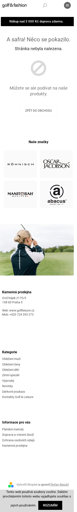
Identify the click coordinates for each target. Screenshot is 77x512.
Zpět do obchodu (38, 110)
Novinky (7, 386)
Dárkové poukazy (13, 391)
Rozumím (50, 505)
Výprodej (8, 380)
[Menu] (67, 5)
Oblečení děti (10, 369)
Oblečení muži (11, 359)
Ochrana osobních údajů (18, 440)
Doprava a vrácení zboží (18, 434)
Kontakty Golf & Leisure (17, 397)
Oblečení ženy (11, 364)
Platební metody (13, 429)
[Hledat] (45, 5)
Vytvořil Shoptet (27, 484)
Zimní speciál (10, 375)
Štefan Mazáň (59, 484)
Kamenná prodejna (14, 445)
